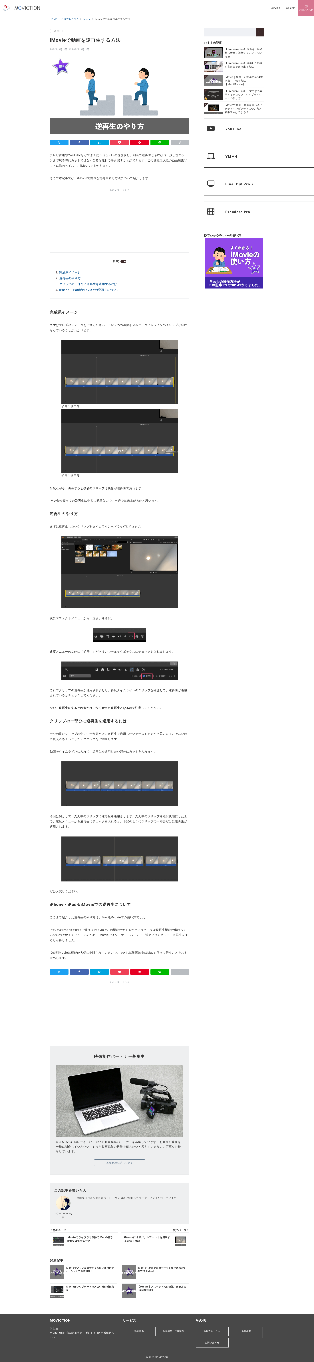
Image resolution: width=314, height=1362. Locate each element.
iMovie (56, 31)
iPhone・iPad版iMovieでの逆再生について (89, 290)
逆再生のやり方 (70, 278)
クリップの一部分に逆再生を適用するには (88, 284)
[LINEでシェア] (159, 142)
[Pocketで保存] (119, 142)
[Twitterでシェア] (59, 142)
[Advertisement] (83, 219)
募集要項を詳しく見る (119, 1162)
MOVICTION (161, 1357)
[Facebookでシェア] (79, 142)
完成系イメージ (70, 272)
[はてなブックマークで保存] (99, 142)
